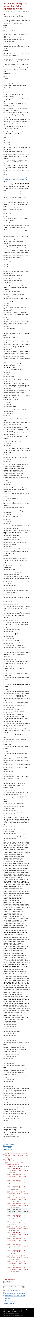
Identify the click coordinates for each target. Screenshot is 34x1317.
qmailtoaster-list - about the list (15, 1296)
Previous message (8, 1144)
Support (14, 1311)
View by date (7, 1147)
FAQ (8, 1311)
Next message (7, 1149)
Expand (7, 1298)
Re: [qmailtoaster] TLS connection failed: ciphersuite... (15, 1164)
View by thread (7, 1146)
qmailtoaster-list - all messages (15, 1293)
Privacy (21, 1311)
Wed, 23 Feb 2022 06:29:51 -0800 (20, 12)
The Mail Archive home (12, 1290)
